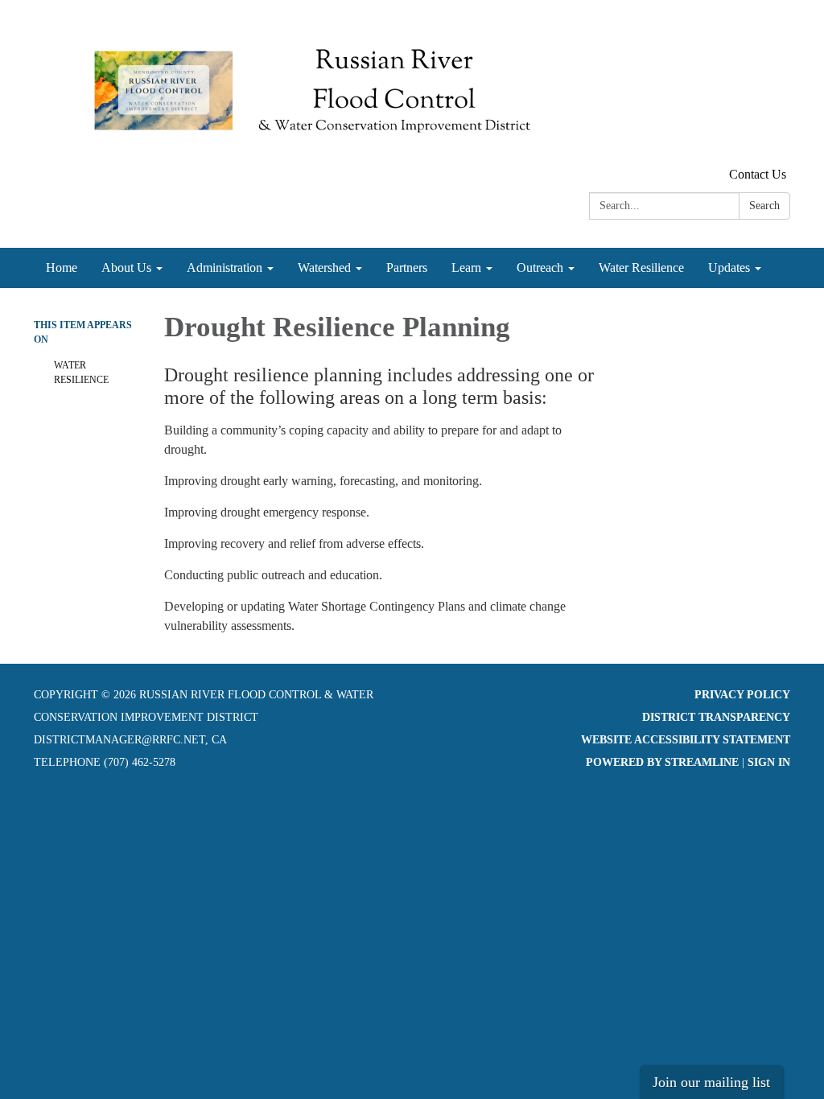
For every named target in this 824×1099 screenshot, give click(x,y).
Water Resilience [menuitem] (641, 267)
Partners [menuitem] (406, 267)
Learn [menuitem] (466, 267)
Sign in (769, 762)
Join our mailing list (711, 1082)
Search (764, 206)
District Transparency (716, 717)
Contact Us (757, 174)
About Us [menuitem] (126, 267)
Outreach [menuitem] (540, 267)
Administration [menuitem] (224, 267)
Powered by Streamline (662, 762)
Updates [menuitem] (729, 267)
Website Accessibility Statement (685, 740)
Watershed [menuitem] (324, 267)
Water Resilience (81, 372)
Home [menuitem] (61, 267)
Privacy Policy (742, 695)
